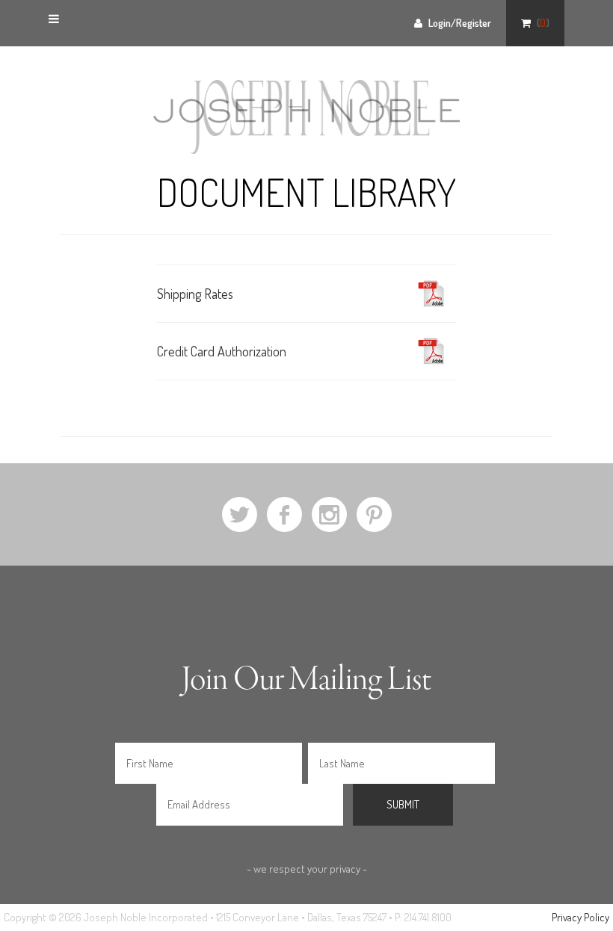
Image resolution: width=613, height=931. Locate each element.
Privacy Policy (580, 917)
